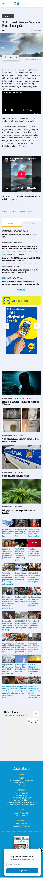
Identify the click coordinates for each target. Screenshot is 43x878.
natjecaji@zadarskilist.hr (21, 800)
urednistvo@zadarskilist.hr (21, 813)
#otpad (22, 211)
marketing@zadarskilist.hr (23, 798)
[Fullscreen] (37, 110)
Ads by (36, 113)
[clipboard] (16, 57)
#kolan (4, 211)
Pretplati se (22, 871)
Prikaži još (21, 290)
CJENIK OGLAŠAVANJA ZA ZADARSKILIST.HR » (22, 802)
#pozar (30, 211)
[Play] (5, 110)
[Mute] (18, 110)
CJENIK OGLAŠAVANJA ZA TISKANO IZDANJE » (21, 804)
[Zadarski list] (21, 3)
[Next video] (12, 110)
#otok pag (13, 211)
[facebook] (5, 57)
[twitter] (11, 57)
